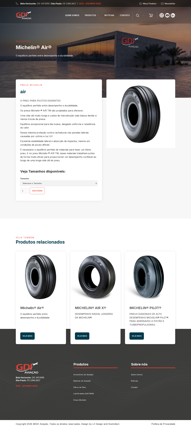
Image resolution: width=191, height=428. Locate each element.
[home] (23, 15)
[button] (92, 15)
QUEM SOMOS (72, 15)
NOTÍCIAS (109, 15)
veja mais (27, 336)
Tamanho (24, 178)
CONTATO (125, 15)
